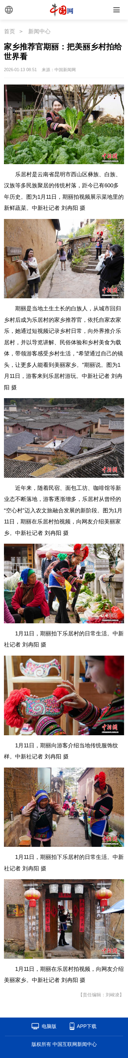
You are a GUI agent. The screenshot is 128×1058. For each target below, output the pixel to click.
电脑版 (49, 1026)
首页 (9, 31)
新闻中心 (39, 31)
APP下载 (86, 1026)
